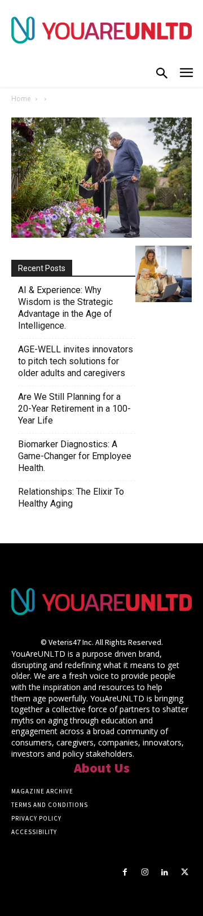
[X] (185, 872)
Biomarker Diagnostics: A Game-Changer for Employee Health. (74, 456)
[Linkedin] (165, 872)
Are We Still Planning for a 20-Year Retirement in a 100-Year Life (74, 408)
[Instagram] (145, 872)
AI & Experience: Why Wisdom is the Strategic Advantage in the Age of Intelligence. (65, 308)
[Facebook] (125, 872)
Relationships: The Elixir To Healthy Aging (71, 497)
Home (21, 98)
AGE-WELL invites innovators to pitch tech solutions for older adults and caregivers (75, 361)
